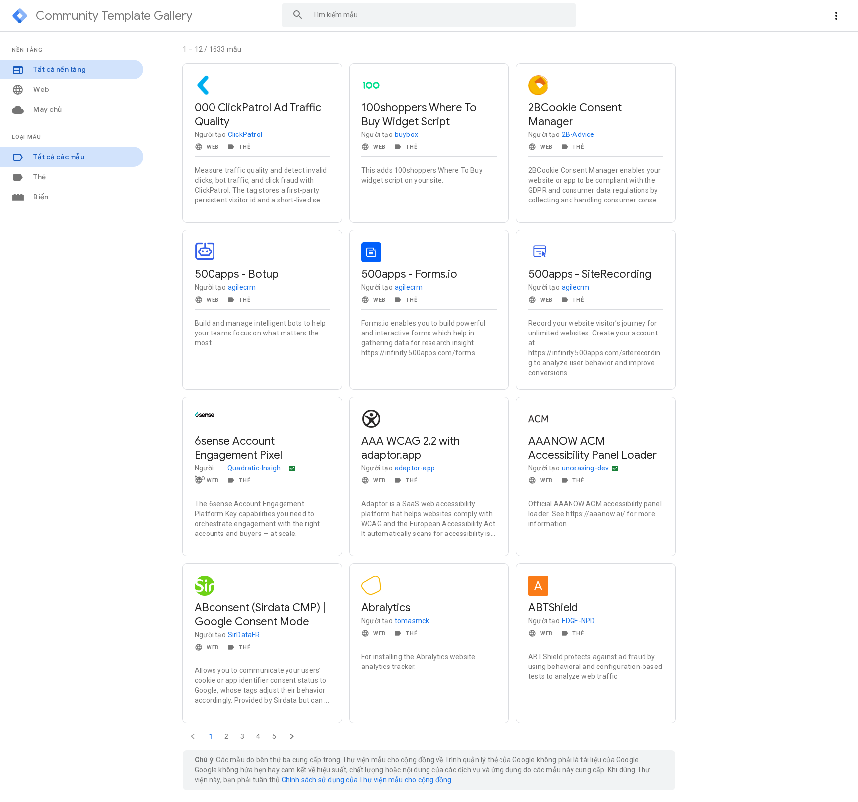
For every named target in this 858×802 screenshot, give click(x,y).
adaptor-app (415, 468)
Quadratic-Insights (257, 468)
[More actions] (836, 16)
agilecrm (242, 287)
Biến (40, 196)
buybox (406, 134)
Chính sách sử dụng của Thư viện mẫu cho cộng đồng (367, 780)
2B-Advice (578, 134)
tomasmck (412, 621)
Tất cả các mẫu (58, 156)
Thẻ (39, 176)
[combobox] (429, 15)
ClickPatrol (245, 134)
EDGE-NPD (578, 621)
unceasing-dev (585, 468)
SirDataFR (244, 635)
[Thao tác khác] (292, 468)
